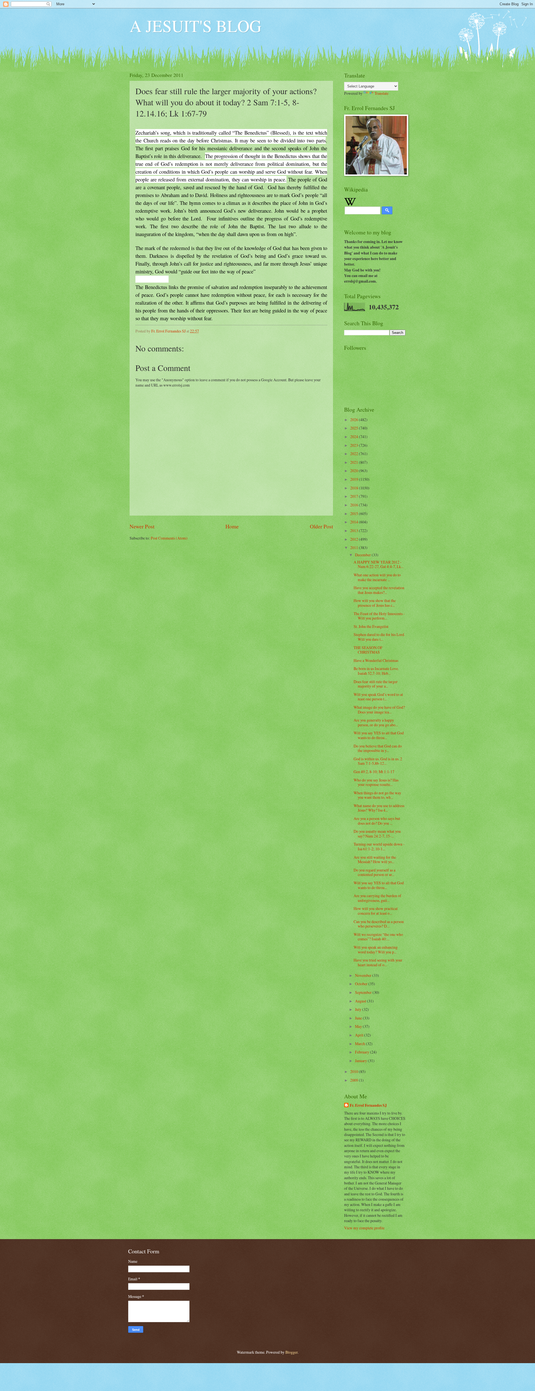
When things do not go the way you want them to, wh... (377, 795)
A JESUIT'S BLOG (195, 25)
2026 (354, 419)
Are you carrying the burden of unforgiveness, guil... (377, 898)
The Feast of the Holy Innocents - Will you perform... (379, 616)
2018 (354, 488)
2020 (354, 470)
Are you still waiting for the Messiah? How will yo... (375, 859)
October (361, 983)
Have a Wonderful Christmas (376, 660)
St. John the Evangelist (371, 626)
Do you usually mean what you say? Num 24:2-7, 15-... (377, 834)
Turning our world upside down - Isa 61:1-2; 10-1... (379, 846)
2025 (354, 428)
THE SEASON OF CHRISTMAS (368, 650)
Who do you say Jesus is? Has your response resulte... (376, 782)
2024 (354, 436)
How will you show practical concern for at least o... (376, 911)
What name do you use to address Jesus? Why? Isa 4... (379, 808)
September (364, 992)
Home (232, 526)
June (359, 1018)
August (361, 1001)
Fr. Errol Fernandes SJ (368, 1105)
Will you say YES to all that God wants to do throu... (379, 735)
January (361, 1060)
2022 (354, 453)
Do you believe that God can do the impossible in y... (378, 748)
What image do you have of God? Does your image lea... (379, 710)
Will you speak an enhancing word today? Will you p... (376, 950)
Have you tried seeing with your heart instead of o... (378, 962)
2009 (354, 1080)
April (359, 1035)
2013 (354, 530)
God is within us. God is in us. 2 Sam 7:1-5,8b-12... (378, 761)
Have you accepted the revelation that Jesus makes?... (379, 590)
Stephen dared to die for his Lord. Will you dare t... (379, 637)
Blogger (291, 1352)
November (363, 975)
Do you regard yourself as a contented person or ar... (374, 872)
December (363, 554)
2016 (354, 505)
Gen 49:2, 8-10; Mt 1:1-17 (374, 771)
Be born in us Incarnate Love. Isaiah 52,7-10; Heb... (376, 671)
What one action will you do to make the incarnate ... (377, 577)
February (362, 1052)
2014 (354, 522)
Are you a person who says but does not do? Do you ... (377, 821)
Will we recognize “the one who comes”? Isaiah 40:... (378, 937)
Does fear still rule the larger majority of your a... (376, 684)
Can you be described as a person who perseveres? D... (379, 924)
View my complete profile (364, 1227)
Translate (381, 93)
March (360, 1043)
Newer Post (142, 526)
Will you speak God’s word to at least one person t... (378, 697)
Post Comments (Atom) (169, 538)
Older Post (321, 526)
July (358, 1009)
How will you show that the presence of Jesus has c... (375, 603)
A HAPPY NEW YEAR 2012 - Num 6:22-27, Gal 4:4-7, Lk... (378, 564)
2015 (354, 513)
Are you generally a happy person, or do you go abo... (376, 722)
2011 (354, 547)
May (359, 1026)
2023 (354, 445)
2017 (354, 496)
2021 (354, 462)
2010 (354, 1071)
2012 (354, 539)
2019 (354, 479)
